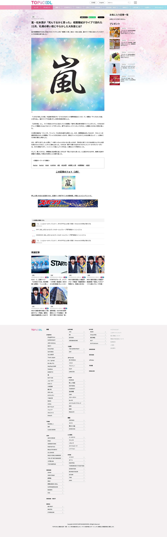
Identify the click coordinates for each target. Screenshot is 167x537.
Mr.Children (72, 360)
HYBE (69, 455)
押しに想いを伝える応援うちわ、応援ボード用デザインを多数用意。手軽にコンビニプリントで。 (61, 196)
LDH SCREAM (51, 438)
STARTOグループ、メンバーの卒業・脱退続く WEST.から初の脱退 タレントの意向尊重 (58, 282)
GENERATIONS (52, 444)
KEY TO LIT (51, 407)
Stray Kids (93, 335)
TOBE (78, 7)
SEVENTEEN (72, 469)
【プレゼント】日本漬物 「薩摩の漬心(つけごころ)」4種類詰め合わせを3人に (128, 44)
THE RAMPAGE (52, 464)
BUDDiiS (50, 490)
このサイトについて (115, 333)
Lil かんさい (51, 395)
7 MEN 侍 (50, 398)
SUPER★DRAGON (53, 487)
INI (70, 335)
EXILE (49, 441)
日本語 (93, 2)
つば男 (147, 7)
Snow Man (51, 349)
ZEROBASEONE (73, 340)
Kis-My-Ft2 (51, 363)
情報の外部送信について (117, 339)
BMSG (125, 7)
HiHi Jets (50, 392)
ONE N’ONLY (51, 475)
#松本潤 (63, 165)
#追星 (88, 165)
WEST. (49, 346)
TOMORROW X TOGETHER (76, 466)
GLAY (70, 369)
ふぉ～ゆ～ (51, 381)
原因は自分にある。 (53, 484)
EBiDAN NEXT (111, 7)
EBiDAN (97, 7)
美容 (56, 7)
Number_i (50, 424)
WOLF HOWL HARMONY (54, 455)
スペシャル (158, 7)
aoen (70, 480)
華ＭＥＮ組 (72, 426)
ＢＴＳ (71, 460)
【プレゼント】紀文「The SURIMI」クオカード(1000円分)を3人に (128, 80)
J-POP (70, 377)
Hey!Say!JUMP (52, 366)
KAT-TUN (50, 378)
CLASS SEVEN (51, 429)
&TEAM (71, 474)
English (101, 2)
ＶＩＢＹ (71, 457)
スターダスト (72, 397)
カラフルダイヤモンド (75, 403)
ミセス (71, 363)
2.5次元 (70, 435)
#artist (41, 165)
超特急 (49, 478)
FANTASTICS (51, 447)
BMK (70, 406)
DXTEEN (71, 337)
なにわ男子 (51, 354)
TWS (70, 477)
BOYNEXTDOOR (73, 471)
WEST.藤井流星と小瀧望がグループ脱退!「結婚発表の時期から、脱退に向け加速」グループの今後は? (77, 282)
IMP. (49, 427)
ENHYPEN (71, 463)
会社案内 (112, 348)
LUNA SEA (72, 371)
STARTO (67, 7)
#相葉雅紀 (81, 165)
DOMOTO (50, 372)
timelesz (50, 369)
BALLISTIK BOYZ (52, 449)
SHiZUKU (71, 420)
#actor (35, 165)
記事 (33, 17)
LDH (87, 7)
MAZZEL (50, 509)
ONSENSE (92, 349)
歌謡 (69, 418)
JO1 (70, 332)
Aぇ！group (51, 360)
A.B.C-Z (50, 383)
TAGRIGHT (72, 388)
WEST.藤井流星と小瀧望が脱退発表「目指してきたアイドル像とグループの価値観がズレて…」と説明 (95, 282)
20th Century (52, 343)
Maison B (71, 412)
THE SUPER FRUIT (74, 349)
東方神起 (92, 337)
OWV (70, 394)
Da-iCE (71, 400)
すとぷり (71, 440)
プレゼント (46, 7)
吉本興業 (71, 391)
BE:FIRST (50, 506)
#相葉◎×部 (72, 165)
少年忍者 (50, 386)
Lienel (49, 472)
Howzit (50, 415)
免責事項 (112, 342)
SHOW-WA (72, 429)
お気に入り (83, 17)
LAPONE (135, 7)
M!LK (49, 481)
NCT (91, 340)
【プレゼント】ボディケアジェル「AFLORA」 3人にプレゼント (128, 68)
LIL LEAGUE (51, 452)
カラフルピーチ (73, 446)
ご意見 (112, 345)
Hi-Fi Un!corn (94, 343)
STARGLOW (51, 512)
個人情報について (115, 336)
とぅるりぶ (72, 437)
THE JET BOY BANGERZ (54, 458)
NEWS (49, 401)
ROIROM (71, 380)
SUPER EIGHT (51, 340)
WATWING (72, 386)
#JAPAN (53, 165)
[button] (30, 7)
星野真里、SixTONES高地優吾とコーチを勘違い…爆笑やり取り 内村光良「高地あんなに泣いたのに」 (58, 314)
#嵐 (58, 165)
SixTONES (50, 352)
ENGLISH (92, 371)
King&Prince (51, 337)
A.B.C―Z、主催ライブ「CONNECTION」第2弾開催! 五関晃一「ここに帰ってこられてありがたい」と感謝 (40, 283)
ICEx (49, 493)
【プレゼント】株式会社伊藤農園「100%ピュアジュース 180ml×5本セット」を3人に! (128, 32)
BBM (70, 409)
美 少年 (50, 389)
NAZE (91, 332)
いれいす (71, 443)
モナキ (71, 423)
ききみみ (91, 355)
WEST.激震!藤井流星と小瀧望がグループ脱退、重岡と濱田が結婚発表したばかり (39, 313)
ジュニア (50, 410)
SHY (70, 352)
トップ (36, 7)
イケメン (91, 360)
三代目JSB (51, 461)
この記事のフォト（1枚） (68, 171)
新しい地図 (72, 383)
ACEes (49, 404)
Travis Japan (51, 357)
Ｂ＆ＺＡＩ (51, 412)
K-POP (91, 329)
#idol (47, 165)
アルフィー (72, 366)
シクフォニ (72, 449)
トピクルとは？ (114, 329)
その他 (91, 365)
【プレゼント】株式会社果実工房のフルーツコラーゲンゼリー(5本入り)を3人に (128, 56)
